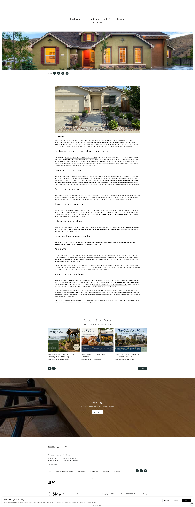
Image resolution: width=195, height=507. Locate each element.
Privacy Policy (142, 494)
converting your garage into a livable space (94, 199)
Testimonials (106, 471)
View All (142, 368)
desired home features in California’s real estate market (110, 284)
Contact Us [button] (97, 412)
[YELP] (145, 470)
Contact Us (117, 471)
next (54, 368)
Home (49, 471)
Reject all (166, 500)
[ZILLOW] (141, 470)
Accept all (186, 500)
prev (49, 368)
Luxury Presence (77, 494)
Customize (176, 500)
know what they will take (75, 269)
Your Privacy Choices (97, 505)
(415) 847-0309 (52, 458)
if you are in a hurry (104, 292)
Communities (81, 471)
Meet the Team (94, 471)
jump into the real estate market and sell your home (81, 157)
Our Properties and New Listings (64, 471)
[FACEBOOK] (137, 470)
